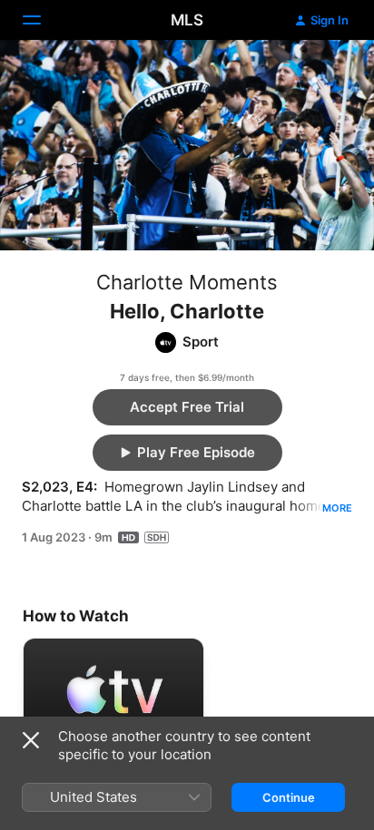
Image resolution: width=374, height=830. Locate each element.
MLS (187, 20)
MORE (337, 508)
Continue (288, 797)
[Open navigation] (43, 20)
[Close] (31, 740)
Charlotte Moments (187, 282)
